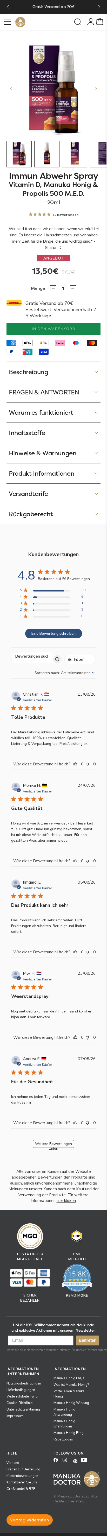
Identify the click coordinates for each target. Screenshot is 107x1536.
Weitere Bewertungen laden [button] (53, 1144)
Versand (12, 1463)
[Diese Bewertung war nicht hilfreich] (89, 764)
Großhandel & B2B (21, 1489)
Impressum (15, 1416)
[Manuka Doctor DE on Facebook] (58, 1461)
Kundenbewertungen (22, 1476)
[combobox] (65, 672)
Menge (38, 288)
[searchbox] (31, 656)
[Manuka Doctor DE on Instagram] (67, 1461)
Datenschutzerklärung (23, 1409)
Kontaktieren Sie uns (21, 1482)
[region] (52, 591)
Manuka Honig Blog (69, 1433)
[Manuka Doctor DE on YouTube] (85, 1461)
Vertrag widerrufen (29, 1520)
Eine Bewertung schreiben (53, 633)
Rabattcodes (63, 1439)
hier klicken (66, 1200)
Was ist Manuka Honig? (71, 1384)
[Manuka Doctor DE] (20, 22)
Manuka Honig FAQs (69, 1378)
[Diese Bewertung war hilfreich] (76, 764)
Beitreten (88, 1340)
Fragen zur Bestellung (23, 1469)
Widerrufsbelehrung (22, 1396)
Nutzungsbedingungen (23, 1383)
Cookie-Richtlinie (19, 1403)
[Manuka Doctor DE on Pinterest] (76, 1461)
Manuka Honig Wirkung (71, 1403)
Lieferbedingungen (20, 1390)
